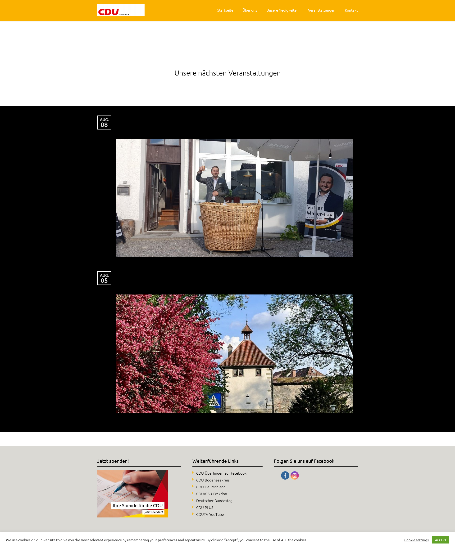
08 (104, 124)
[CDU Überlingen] (121, 10)
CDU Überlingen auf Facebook (221, 473)
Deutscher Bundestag (214, 500)
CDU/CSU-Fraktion (211, 493)
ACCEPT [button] (440, 540)
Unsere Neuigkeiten (283, 10)
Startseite (225, 10)
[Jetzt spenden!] (132, 515)
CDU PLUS (204, 507)
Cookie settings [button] (416, 540)
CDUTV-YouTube (210, 514)
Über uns (250, 10)
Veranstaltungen (321, 10)
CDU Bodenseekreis (213, 479)
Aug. (104, 119)
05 (104, 280)
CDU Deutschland (211, 486)
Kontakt (351, 10)
